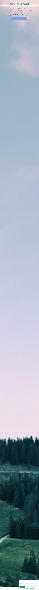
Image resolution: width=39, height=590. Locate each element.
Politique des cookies (25, 588)
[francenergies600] (19, 3)
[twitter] (37, 4)
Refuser (29, 586)
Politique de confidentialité (31, 588)
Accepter (22, 586)
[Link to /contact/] (27, 18)
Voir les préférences (34, 586)
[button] (37, 580)
